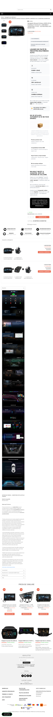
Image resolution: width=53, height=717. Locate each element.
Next (4, 45)
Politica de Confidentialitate (24, 689)
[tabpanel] (16, 29)
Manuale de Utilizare (25, 695)
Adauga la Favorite (33, 224)
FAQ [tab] (3, 577)
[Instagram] (30, 676)
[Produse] (2, 14)
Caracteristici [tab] (4, 570)
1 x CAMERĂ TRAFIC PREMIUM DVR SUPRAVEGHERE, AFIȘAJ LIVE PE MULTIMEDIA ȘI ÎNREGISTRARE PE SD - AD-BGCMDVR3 (18, 277)
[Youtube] (25, 676)
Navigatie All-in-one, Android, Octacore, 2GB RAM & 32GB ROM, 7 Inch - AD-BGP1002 (9, 605)
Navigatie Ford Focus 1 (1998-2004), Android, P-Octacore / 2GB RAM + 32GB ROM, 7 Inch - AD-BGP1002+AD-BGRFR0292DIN (26, 605)
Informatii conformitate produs (8, 567)
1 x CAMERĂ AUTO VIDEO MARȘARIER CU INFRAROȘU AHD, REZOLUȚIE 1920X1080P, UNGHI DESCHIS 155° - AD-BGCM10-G (18, 258)
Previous (4, 21)
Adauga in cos (42, 217)
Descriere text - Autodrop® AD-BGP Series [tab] (10, 572)
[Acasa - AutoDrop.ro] (8, 9)
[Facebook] (22, 676)
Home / (3, 17)
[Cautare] (50, 10)
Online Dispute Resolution (23, 699)
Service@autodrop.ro (27, 683)
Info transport (6, 697)
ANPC (3, 700)
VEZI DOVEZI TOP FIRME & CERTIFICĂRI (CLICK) (38, 108)
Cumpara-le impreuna (44, 252)
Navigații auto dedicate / (10, 17)
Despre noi (5, 688)
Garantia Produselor (8, 691)
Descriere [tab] (4, 288)
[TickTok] (28, 676)
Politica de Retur (24, 692)
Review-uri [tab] (5, 575)
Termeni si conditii (7, 694)
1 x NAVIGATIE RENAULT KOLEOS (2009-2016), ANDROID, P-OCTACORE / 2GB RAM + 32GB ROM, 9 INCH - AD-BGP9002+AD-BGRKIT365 (8, 258)
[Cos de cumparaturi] (50, 13)
